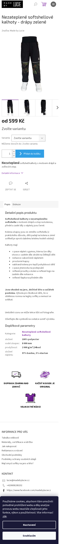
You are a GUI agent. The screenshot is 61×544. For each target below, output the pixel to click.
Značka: (13, 30)
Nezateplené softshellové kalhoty (36, 333)
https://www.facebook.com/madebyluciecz (29, 490)
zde (5, 516)
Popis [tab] (7, 204)
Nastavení (29, 525)
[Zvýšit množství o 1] (13, 152)
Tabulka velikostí (10, 437)
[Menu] (53, 4)
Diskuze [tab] (17, 204)
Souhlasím (29, 536)
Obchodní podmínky (12, 455)
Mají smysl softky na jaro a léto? (18, 463)
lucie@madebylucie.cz (18, 480)
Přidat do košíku (32, 153)
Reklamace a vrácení (12, 450)
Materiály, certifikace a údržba (17, 442)
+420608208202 (14, 485)
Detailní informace (11, 173)
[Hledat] (35, 4)
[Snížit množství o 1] (13, 156)
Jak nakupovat (9, 446)
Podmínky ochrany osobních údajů (19, 459)
